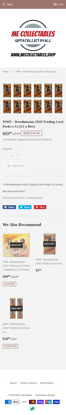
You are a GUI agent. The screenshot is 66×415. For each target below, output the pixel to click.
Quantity (7, 148)
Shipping (22, 139)
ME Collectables (24, 395)
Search (13, 383)
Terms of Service (28, 383)
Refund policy (47, 383)
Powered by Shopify (45, 395)
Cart (60, 4)
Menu (10, 4)
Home (6, 71)
